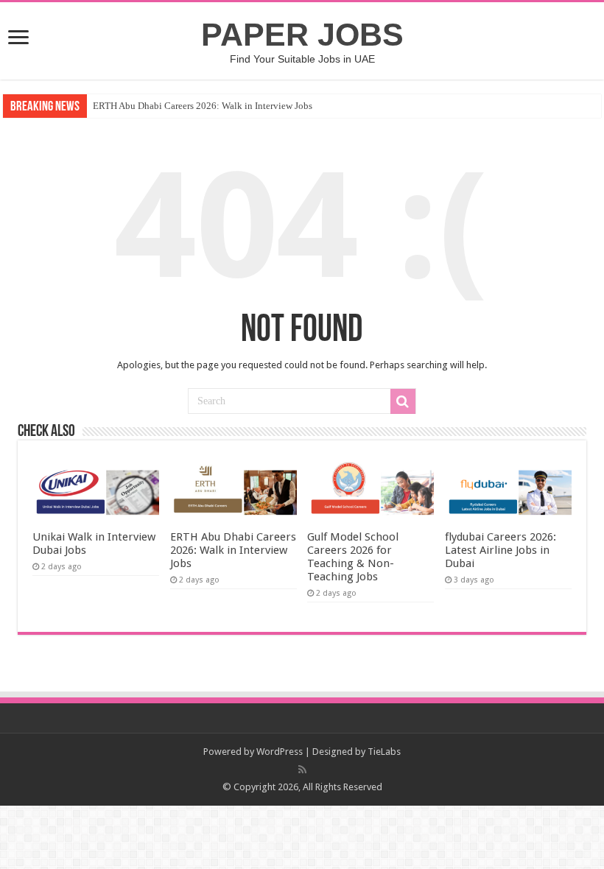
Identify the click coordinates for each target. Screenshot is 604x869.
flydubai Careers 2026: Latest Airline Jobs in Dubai (500, 550)
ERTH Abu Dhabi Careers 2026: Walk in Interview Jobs (202, 105)
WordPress (279, 751)
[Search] (402, 401)
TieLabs (384, 751)
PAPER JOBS (302, 34)
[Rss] (302, 769)
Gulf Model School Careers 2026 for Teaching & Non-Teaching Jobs (352, 556)
